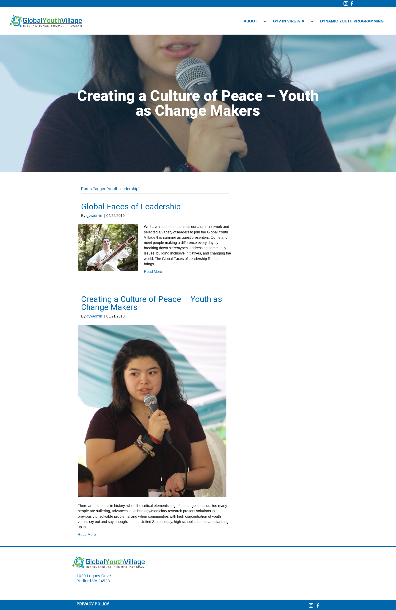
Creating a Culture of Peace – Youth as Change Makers (151, 303)
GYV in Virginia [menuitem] (288, 21)
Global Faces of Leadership (131, 206)
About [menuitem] (250, 21)
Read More (153, 272)
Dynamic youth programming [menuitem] (352, 21)
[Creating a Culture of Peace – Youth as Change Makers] (152, 411)
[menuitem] (265, 21)
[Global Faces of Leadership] (108, 247)
